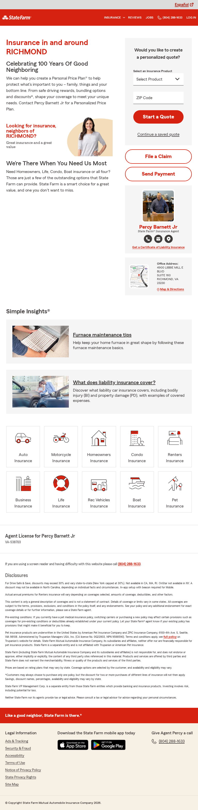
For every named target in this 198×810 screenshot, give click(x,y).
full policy (170, 636)
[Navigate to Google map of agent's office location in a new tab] (168, 239)
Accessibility (14, 755)
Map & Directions (172, 289)
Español (182, 5)
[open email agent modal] (158, 239)
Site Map (12, 784)
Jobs (149, 17)
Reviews (135, 17)
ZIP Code (144, 98)
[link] (17, 17)
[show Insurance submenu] (123, 17)
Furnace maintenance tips (102, 335)
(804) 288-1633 (172, 17)
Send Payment (158, 174)
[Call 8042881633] (148, 239)
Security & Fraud (18, 748)
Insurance (112, 17)
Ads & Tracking (16, 741)
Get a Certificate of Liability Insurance (158, 247)
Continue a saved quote (158, 134)
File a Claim (158, 156)
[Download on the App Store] (72, 745)
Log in (191, 17)
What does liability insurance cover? (114, 382)
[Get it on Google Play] (108, 745)
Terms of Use (15, 763)
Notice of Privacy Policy (23, 770)
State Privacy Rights (20, 777)
